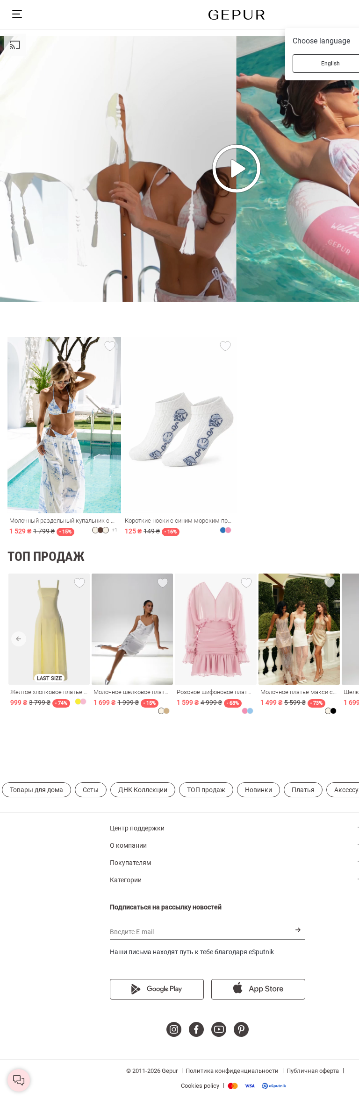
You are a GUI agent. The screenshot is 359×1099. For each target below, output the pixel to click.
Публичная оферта (313, 1070)
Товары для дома (36, 790)
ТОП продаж (206, 790)
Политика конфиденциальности (232, 1070)
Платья (303, 790)
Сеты (91, 790)
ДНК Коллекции (142, 790)
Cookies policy (200, 1085)
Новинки (258, 790)
